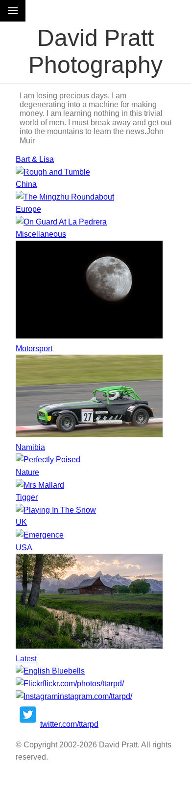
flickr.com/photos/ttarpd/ (83, 683)
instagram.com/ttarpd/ (95, 696)
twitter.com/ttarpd (69, 724)
